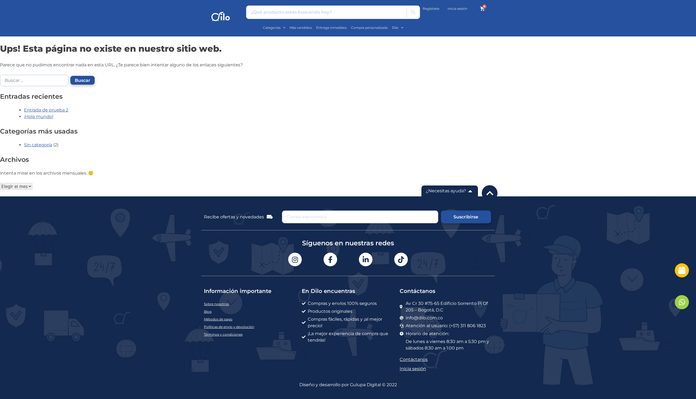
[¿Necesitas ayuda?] (470, 191)
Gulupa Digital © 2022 (373, 384)
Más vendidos (301, 28)
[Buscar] (413, 12)
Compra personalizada (369, 28)
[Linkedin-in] (365, 259)
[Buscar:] (35, 80)
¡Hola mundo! (38, 116)
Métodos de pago (218, 319)
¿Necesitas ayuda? (446, 190)
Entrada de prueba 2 (46, 110)
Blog (208, 312)
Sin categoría (38, 144)
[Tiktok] (401, 259)
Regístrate (431, 9)
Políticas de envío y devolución (229, 327)
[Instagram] (295, 259)
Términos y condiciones (223, 334)
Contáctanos (414, 359)
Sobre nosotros (216, 304)
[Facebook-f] (330, 259)
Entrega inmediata (331, 28)
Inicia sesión (457, 9)
